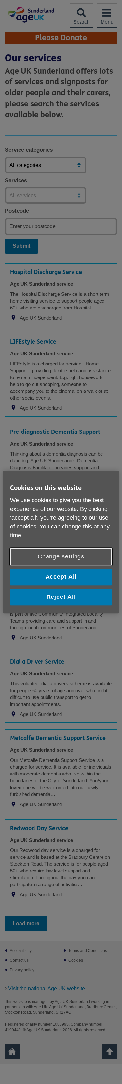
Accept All (61, 577)
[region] (61, 542)
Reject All (61, 597)
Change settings (61, 557)
